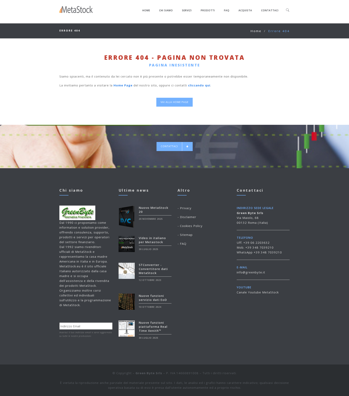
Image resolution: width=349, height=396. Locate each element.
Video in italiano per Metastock (152, 240)
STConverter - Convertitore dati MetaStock (153, 269)
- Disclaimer (187, 217)
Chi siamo (166, 10)
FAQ (226, 10)
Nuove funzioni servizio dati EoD (153, 298)
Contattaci (270, 10)
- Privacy (184, 208)
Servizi (187, 10)
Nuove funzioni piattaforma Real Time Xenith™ (153, 326)
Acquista (245, 10)
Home (146, 10)
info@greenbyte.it (251, 272)
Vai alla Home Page (174, 102)
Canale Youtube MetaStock (258, 292)
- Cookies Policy (190, 226)
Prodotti (208, 10)
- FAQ (182, 244)
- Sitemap (185, 235)
